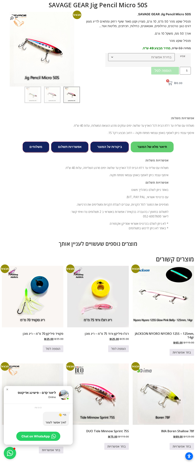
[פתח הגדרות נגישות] (189, 456)
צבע (182, 56)
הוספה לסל (163, 71)
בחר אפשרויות (182, 352)
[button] (11, 18)
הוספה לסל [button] (118, 349)
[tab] (152, 147)
